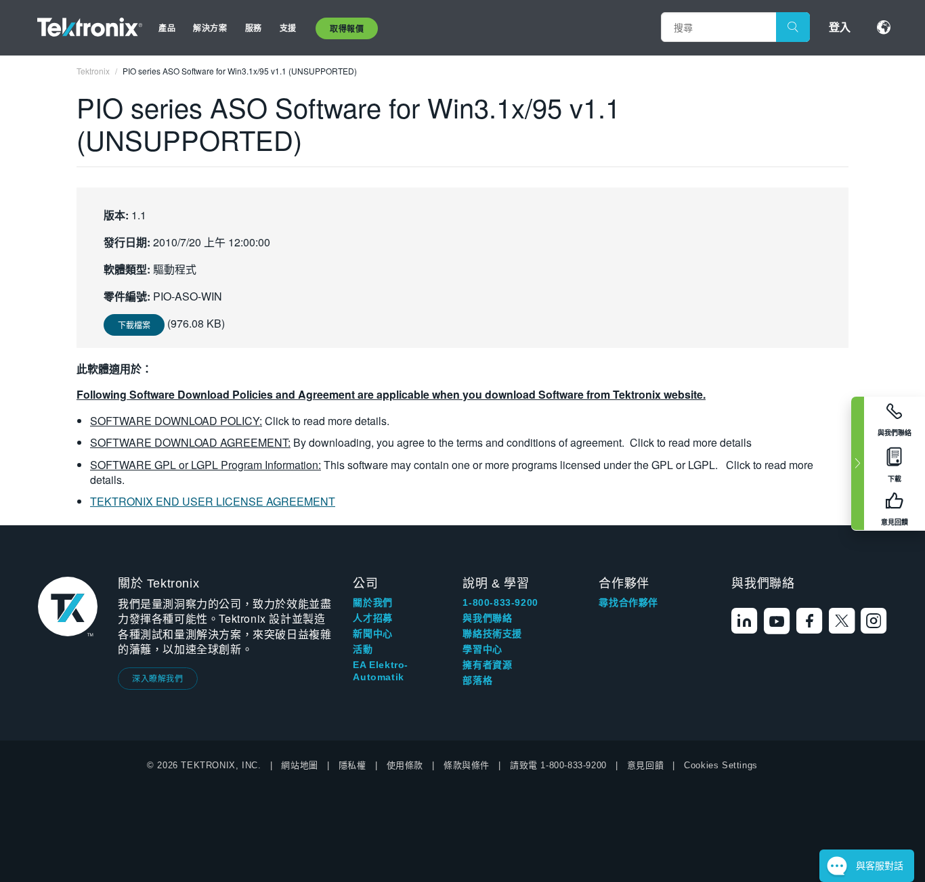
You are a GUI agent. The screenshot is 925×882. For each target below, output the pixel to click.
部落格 (477, 680)
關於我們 (372, 602)
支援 (288, 28)
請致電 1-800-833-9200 (558, 765)
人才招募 (372, 618)
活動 (362, 649)
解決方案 (210, 28)
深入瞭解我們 (158, 678)
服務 (253, 28)
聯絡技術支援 (492, 633)
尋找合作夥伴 (628, 602)
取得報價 (347, 28)
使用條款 (405, 765)
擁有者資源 (487, 664)
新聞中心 (372, 633)
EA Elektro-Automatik (380, 670)
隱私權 (352, 765)
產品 (166, 28)
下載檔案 (134, 324)
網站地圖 (299, 765)
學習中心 (482, 649)
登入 (840, 27)
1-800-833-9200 (500, 602)
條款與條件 (467, 765)
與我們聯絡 (487, 618)
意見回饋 (645, 765)
